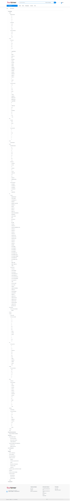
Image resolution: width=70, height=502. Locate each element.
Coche (10, 449)
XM (11, 339)
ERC (12, 153)
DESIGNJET (13, 201)
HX (11, 155)
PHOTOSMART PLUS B (14, 254)
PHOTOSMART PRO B (14, 259)
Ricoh (10, 379)
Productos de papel (11, 473)
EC (11, 147)
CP (11, 374)
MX (11, 158)
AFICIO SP (12, 395)
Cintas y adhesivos (11, 454)
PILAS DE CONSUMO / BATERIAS (13, 433)
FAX (12, 25)
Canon (10, 38)
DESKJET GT (13, 211)
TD (11, 19)
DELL (12, 121)
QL (11, 17)
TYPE (12, 406)
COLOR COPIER (13, 198)
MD (11, 355)
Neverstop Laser (13, 305)
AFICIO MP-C (13, 393)
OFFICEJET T (13, 241)
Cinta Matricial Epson (13, 145)
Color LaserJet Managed (14, 278)
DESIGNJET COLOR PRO (14, 203)
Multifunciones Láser (13, 446)
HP (9, 193)
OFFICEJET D (13, 225)
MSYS (12, 417)
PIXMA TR (12, 75)
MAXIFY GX (12, 56)
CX (11, 321)
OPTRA (12, 331)
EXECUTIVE (13, 350)
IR (11, 102)
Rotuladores (11, 467)
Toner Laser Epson (12, 182)
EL (11, 150)
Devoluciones (44, 493)
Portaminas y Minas (12, 465)
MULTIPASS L (13, 110)
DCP (12, 24)
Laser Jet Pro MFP (13, 283)
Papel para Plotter (12, 478)
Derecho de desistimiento (33, 491)
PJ (11, 16)
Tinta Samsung (12, 409)
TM (11, 81)
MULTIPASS (13, 59)
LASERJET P (13, 294)
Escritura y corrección (12, 457)
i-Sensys (12, 94)
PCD (12, 115)
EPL (11, 190)
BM (11, 369)
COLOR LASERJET (13, 270)
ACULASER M (13, 187)
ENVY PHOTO (13, 219)
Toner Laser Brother (13, 30)
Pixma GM (12, 62)
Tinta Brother (12, 22)
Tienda (20, 5)
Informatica (9, 435)
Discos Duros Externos (13, 438)
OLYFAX (12, 363)
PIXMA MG (12, 67)
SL (11, 425)
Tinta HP (11, 195)
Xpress (12, 427)
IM (11, 398)
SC (11, 169)
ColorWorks (13, 163)
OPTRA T (12, 334)
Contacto (31, 5)
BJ (11, 41)
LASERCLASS (13, 105)
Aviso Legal (56, 488)
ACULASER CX (13, 185)
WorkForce (12, 177)
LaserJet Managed (13, 291)
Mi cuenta (31, 488)
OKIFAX (12, 358)
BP (11, 371)
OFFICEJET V (13, 243)
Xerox (10, 430)
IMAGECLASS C (13, 97)
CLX (12, 414)
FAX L (12, 89)
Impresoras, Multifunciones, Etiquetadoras (14, 443)
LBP (11, 107)
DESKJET (12, 206)
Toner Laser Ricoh (12, 382)
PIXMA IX (12, 65)
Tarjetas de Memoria (13, 441)
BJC (12, 43)
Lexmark (10, 313)
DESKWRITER (13, 214)
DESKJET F (12, 209)
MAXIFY (12, 54)
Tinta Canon (11, 40)
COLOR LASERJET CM (14, 273)
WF (11, 176)
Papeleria (9, 451)
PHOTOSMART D (13, 249)
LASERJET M (13, 289)
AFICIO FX (12, 390)
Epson (10, 144)
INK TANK (12, 222)
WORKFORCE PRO (13, 179)
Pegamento (10, 470)
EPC (12, 152)
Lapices (11, 462)
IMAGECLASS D (13, 99)
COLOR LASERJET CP (14, 275)
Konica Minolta (11, 307)
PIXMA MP (12, 70)
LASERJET (12, 286)
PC (11, 113)
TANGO (12, 265)
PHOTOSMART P (13, 251)
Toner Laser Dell (12, 128)
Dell (9, 118)
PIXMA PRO (13, 73)
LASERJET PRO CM (14, 297)
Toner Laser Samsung (13, 411)
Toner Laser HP (12, 267)
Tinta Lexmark (12, 315)
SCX (12, 422)
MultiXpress (13, 419)
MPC (12, 57)
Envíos (23, 5)
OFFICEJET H (13, 230)
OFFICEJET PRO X (13, 238)
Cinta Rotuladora (12, 142)
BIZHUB (12, 310)
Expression (12, 168)
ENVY (12, 217)
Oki (9, 342)
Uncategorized (10, 481)
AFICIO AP (12, 385)
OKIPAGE (12, 361)
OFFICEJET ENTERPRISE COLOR (15, 227)
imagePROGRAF (13, 51)
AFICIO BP (12, 387)
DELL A (12, 123)
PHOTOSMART (13, 246)
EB (11, 46)
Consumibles (10, 11)
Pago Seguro (27, 5)
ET (11, 166)
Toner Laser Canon (12, 83)
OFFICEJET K (13, 233)
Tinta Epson (11, 161)
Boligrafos (11, 459)
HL (11, 27)
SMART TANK (13, 262)
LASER (12, 281)
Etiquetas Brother (12, 14)
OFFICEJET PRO (13, 235)
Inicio (35, 5)
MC (11, 326)
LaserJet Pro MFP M (14, 302)
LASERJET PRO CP (13, 299)
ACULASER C (13, 184)
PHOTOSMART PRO (14, 257)
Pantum (10, 366)
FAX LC (12, 91)
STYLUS (12, 171)
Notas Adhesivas (12, 475)
